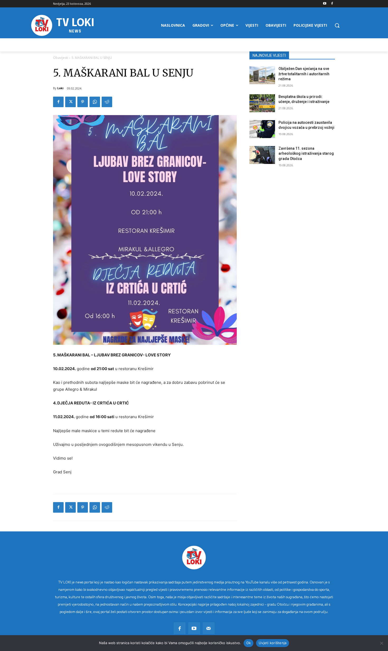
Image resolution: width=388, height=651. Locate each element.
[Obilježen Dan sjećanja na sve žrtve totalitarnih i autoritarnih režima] (262, 75)
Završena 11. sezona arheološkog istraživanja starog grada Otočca (306, 153)
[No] (381, 643)
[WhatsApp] (94, 102)
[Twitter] (70, 102)
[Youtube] (324, 4)
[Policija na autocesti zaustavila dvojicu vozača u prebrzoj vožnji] (262, 129)
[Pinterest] (82, 102)
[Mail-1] (209, 628)
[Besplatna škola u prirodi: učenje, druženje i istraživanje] (262, 103)
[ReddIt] (107, 102)
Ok (248, 643)
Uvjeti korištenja (272, 643)
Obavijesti (60, 57)
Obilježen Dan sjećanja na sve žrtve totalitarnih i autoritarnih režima (303, 74)
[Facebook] (332, 4)
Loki (60, 88)
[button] (337, 25)
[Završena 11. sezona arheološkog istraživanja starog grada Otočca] (262, 155)
